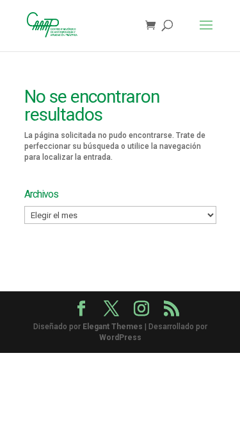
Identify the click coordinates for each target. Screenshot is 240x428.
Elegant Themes (113, 326)
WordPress (120, 337)
